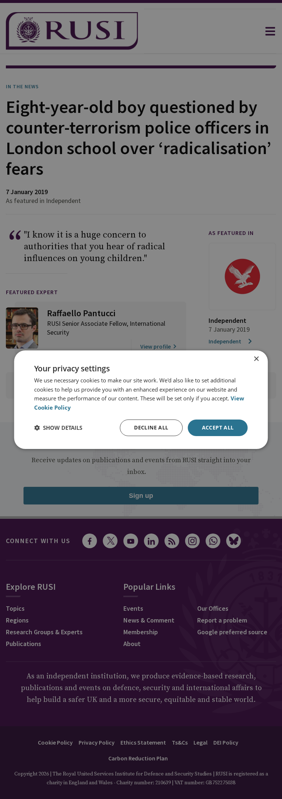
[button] (58, 428)
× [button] (256, 358)
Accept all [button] (218, 427)
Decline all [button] (151, 427)
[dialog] (141, 399)
